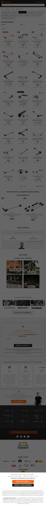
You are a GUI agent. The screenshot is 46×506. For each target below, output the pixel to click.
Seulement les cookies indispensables (23, 485)
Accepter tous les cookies (22, 481)
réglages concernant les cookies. (23, 478)
